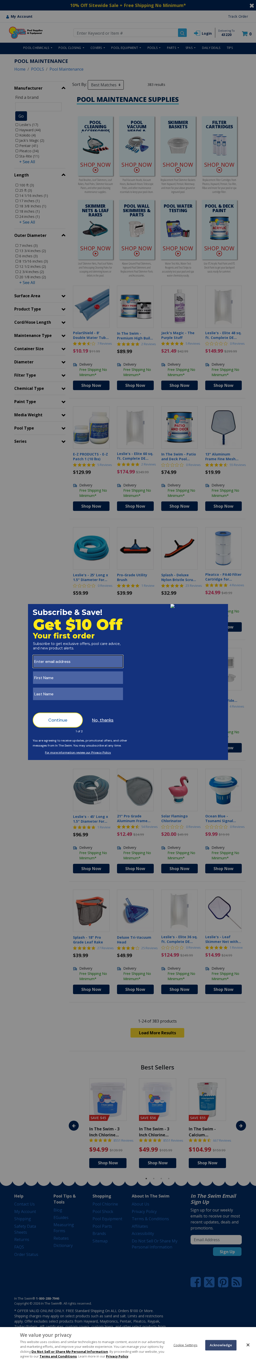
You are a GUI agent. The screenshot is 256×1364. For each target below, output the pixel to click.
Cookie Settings (186, 1345)
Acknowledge (221, 1345)
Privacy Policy (117, 1356)
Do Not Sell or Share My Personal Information (70, 1351)
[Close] (248, 1344)
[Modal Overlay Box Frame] (128, 682)
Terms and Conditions (58, 1356)
